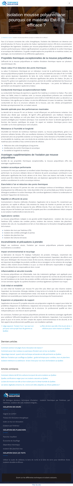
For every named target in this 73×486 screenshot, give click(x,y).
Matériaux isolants (7, 37)
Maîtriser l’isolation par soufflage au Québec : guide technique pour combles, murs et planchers (35, 357)
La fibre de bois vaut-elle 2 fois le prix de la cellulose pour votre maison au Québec (55, 327)
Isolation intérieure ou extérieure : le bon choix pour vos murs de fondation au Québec (32, 361)
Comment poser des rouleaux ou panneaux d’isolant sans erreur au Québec (28, 351)
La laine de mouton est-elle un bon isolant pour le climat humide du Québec (28, 382)
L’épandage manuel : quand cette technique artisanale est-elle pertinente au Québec (31, 354)
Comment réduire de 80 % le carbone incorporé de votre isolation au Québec (28, 375)
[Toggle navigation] (69, 3)
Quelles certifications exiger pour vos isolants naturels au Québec (24, 378)
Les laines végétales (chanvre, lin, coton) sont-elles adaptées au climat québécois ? (30, 385)
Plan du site (36, 485)
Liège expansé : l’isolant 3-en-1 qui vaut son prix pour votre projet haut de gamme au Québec (18, 328)
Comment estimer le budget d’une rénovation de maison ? (22, 348)
